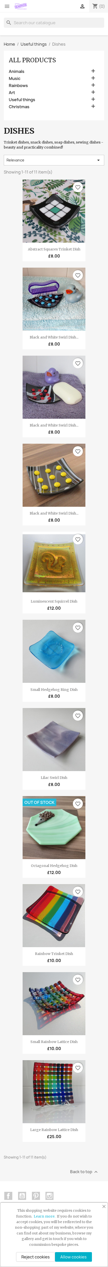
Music (14, 78)
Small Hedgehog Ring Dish (54, 689)
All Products (32, 60)
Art (12, 92)
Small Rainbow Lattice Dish (54, 1041)
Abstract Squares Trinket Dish (54, 249)
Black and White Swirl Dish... (54, 337)
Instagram (49, 1196)
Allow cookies (73, 1257)
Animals (16, 71)
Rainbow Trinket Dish (54, 953)
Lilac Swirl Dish (54, 777)
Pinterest (36, 1196)
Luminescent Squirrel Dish (54, 601)
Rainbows (18, 85)
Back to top (84, 1172)
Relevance (54, 160)
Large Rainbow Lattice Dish (54, 1130)
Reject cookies (35, 1257)
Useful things (22, 99)
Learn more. (44, 1216)
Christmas (19, 106)
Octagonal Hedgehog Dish (54, 865)
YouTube (22, 1196)
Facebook (8, 1196)
